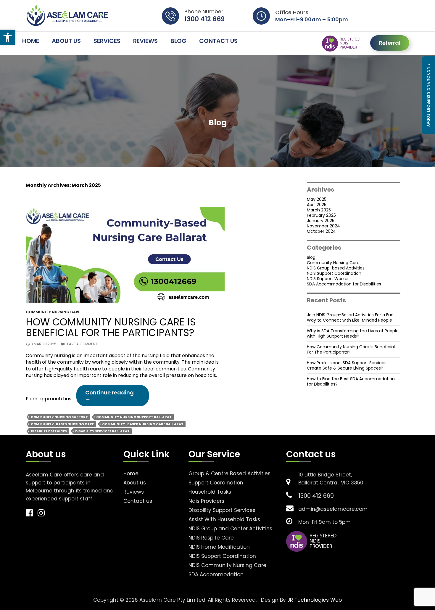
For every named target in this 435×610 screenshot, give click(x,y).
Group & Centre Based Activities (229, 473)
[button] (7, 37)
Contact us (137, 501)
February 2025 (321, 215)
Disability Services (49, 431)
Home (30, 41)
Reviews (145, 41)
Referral (389, 42)
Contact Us (218, 41)
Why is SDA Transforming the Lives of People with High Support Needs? (353, 333)
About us (134, 483)
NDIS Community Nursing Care (227, 565)
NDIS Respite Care (211, 538)
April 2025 (316, 204)
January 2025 (320, 220)
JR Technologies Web (314, 599)
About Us (66, 41)
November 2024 (323, 226)
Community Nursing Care (53, 312)
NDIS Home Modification (219, 547)
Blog (178, 41)
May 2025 (316, 199)
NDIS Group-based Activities (336, 268)
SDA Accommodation (216, 574)
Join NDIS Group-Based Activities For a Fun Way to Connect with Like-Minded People (350, 317)
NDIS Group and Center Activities (230, 529)
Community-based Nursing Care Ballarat (142, 424)
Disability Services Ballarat (102, 431)
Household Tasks (209, 492)
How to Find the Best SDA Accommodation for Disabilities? (351, 381)
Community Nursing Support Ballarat (134, 417)
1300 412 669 (204, 19)
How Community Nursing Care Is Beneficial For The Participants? (111, 327)
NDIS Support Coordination (334, 273)
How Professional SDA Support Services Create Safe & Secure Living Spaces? (346, 365)
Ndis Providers (206, 501)
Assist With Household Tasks (224, 519)
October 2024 (321, 231)
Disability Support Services (221, 510)
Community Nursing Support (59, 417)
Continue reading (117, 397)
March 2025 (319, 210)
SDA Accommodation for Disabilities (344, 284)
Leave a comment (81, 344)
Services (107, 41)
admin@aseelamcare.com (333, 509)
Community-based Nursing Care (62, 424)
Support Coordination (215, 483)
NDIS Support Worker (328, 278)
